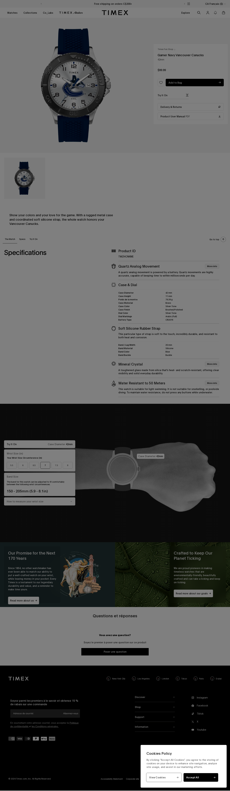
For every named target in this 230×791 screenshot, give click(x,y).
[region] (184, 766)
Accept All (192, 777)
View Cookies (157, 777)
